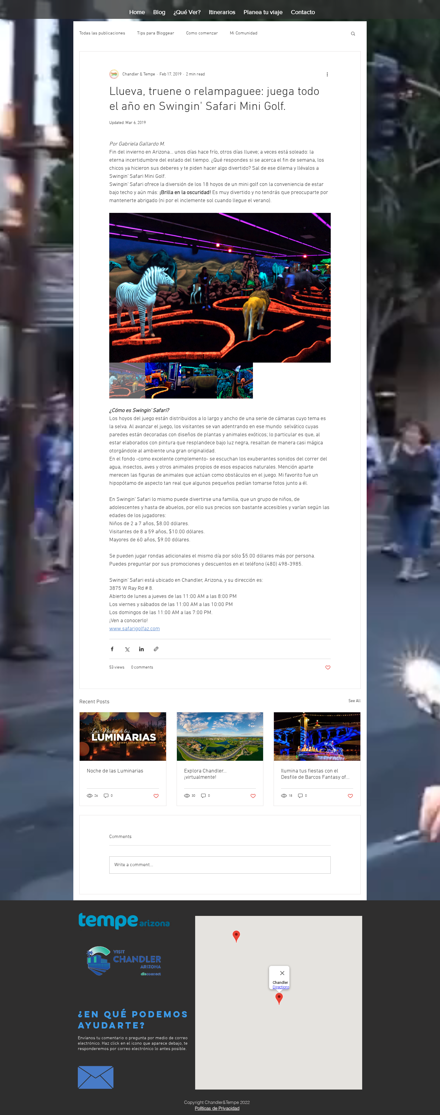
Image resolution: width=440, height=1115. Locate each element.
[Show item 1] (127, 381)
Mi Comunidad (243, 33)
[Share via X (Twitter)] (127, 649)
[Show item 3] (199, 381)
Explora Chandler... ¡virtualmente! (205, 774)
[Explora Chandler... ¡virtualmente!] (220, 736)
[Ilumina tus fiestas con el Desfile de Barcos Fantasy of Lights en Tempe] (317, 736)
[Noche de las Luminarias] (123, 736)
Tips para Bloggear (155, 33)
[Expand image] (220, 288)
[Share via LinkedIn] (141, 649)
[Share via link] (156, 649)
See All (354, 701)
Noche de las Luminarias (115, 771)
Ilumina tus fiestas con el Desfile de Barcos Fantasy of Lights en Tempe (313, 774)
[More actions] (327, 74)
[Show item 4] (235, 381)
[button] (353, 33)
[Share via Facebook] (112, 649)
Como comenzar (202, 33)
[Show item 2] (163, 381)
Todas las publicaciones (102, 33)
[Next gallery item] (323, 288)
